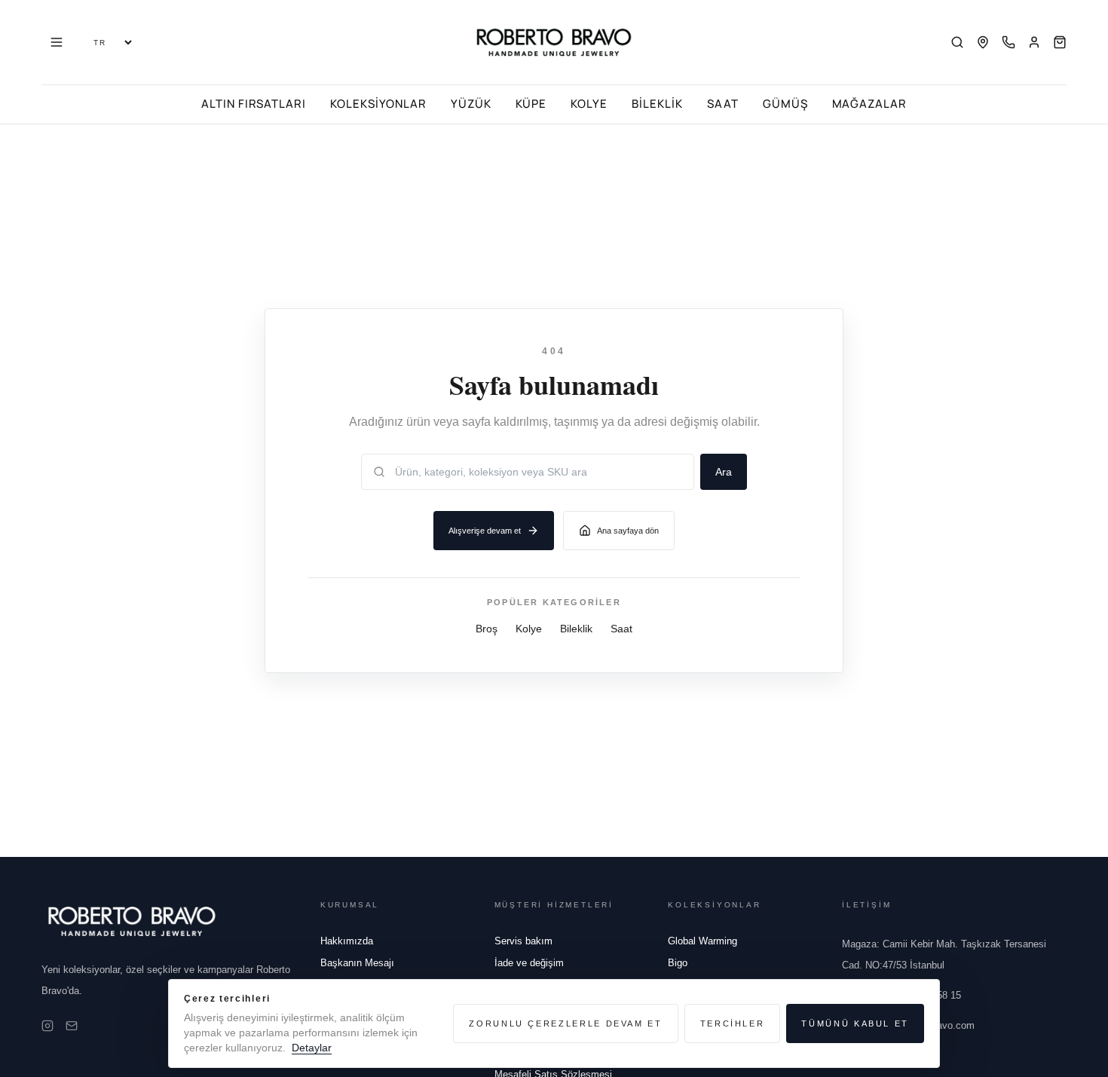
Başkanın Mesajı (357, 962)
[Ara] (957, 42)
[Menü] (56, 42)
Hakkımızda (346, 941)
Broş (486, 629)
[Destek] (1008, 42)
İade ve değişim (529, 962)
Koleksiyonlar (378, 104)
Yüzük (471, 104)
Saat (723, 104)
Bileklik (657, 104)
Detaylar (312, 1048)
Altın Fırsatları (253, 104)
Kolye (589, 104)
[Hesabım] (1034, 42)
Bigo (677, 962)
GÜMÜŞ (785, 104)
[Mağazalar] (983, 42)
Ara (723, 472)
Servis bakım (523, 941)
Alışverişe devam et (484, 530)
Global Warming (702, 941)
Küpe (531, 104)
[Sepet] (1060, 42)
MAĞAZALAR (870, 104)
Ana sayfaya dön (628, 530)
